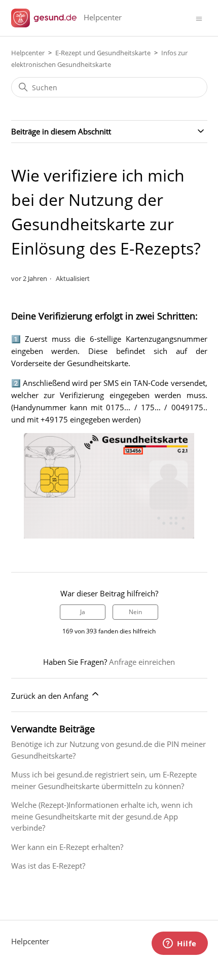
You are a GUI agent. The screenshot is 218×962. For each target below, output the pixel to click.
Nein (135, 612)
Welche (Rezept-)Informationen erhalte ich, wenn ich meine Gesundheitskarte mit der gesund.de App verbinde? (102, 816)
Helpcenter (28, 52)
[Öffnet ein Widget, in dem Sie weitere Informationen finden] (180, 944)
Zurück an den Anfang (50, 696)
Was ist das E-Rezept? (48, 866)
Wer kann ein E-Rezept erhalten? (67, 847)
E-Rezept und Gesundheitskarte (103, 52)
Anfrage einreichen (142, 662)
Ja (82, 612)
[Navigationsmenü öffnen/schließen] (199, 18)
